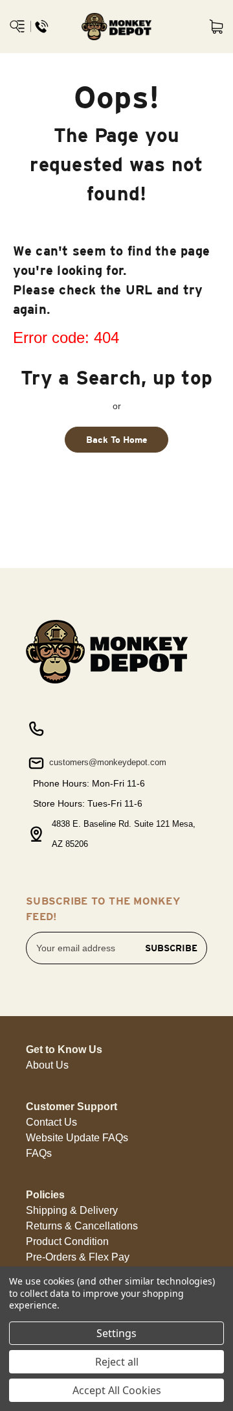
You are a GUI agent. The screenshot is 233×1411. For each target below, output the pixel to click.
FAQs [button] (39, 1153)
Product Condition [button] (67, 1241)
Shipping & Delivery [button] (72, 1210)
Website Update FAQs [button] (77, 1137)
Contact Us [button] (51, 1122)
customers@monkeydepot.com (106, 762)
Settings (116, 1333)
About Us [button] (47, 1065)
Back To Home (117, 439)
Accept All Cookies (116, 1390)
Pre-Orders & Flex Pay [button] (77, 1257)
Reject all (117, 1362)
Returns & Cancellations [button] (82, 1225)
